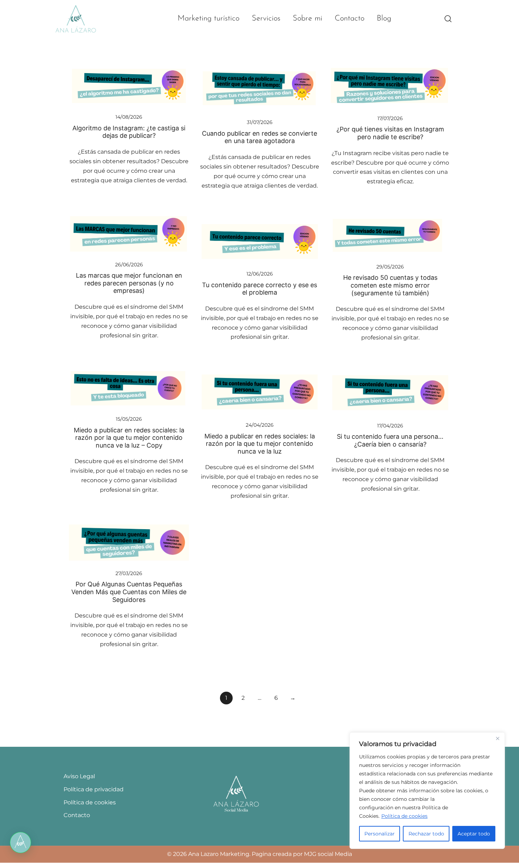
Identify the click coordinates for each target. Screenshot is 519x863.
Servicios (266, 18)
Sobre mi (307, 18)
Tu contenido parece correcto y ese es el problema (259, 288)
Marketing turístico (208, 18)
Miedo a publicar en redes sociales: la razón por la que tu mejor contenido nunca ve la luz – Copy (129, 437)
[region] (427, 790)
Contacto (349, 18)
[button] (20, 842)
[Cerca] (497, 738)
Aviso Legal (79, 776)
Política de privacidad (94, 789)
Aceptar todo (474, 834)
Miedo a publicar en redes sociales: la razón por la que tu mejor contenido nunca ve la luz (259, 443)
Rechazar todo (426, 834)
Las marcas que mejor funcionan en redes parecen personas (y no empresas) (129, 283)
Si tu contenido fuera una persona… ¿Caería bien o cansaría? (390, 440)
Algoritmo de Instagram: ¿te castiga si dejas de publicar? (128, 132)
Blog (384, 18)
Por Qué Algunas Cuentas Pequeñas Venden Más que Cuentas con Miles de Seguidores (128, 591)
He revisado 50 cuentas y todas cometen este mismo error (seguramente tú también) (390, 285)
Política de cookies (404, 816)
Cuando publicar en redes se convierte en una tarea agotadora (259, 137)
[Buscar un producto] (448, 19)
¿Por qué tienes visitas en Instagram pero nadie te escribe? (390, 133)
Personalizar (379, 834)
